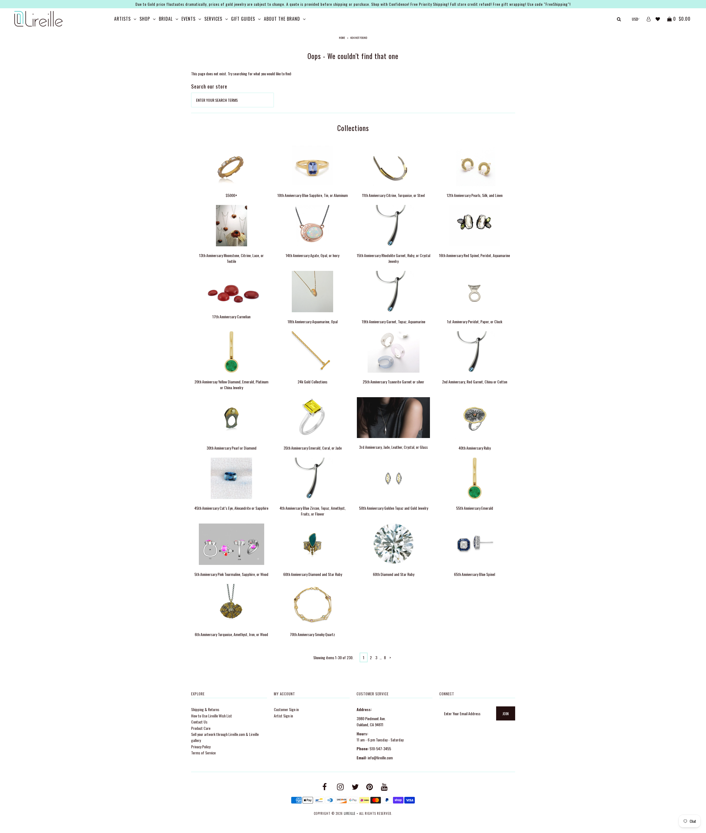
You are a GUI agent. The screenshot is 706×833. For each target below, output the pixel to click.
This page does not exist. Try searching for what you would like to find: (241, 73)
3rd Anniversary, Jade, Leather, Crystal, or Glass (393, 447)
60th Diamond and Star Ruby (393, 574)
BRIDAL (166, 18)
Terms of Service (203, 752)
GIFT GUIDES (243, 18)
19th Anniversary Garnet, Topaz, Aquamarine (393, 321)
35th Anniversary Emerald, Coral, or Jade (313, 448)
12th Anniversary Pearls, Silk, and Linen (474, 195)
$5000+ (231, 195)
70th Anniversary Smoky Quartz (312, 634)
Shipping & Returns (205, 709)
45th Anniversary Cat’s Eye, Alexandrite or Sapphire (231, 508)
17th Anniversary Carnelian (231, 316)
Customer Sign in (286, 709)
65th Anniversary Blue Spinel (474, 574)
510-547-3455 (380, 748)
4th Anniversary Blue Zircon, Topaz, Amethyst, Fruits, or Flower (313, 511)
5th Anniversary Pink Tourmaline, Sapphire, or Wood (231, 574)
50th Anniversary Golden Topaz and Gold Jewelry (393, 508)
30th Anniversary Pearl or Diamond (231, 448)
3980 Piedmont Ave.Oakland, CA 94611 (371, 721)
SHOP (145, 18)
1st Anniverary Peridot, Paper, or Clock (474, 321)
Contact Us (199, 722)
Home (342, 38)
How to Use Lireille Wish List (211, 716)
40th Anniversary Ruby (475, 448)
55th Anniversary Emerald (474, 508)
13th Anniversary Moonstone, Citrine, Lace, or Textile (231, 258)
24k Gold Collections (312, 382)
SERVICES (213, 18)
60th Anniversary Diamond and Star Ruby (312, 574)
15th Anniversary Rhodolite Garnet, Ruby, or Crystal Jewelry (393, 258)
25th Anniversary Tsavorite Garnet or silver (393, 382)
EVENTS (188, 18)
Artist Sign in (283, 716)
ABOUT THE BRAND (282, 18)
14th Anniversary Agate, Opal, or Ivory (312, 255)
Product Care (200, 728)
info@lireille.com (380, 757)
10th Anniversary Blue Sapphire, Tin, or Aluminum (312, 195)
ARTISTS (122, 18)
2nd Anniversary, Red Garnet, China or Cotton (474, 382)
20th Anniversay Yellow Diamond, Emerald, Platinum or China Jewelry (231, 384)
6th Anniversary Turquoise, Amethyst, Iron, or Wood (231, 634)
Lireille (349, 813)
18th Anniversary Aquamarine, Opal (313, 321)
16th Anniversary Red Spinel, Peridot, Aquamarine (474, 255)
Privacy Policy (200, 746)
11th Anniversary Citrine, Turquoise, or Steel (393, 195)
